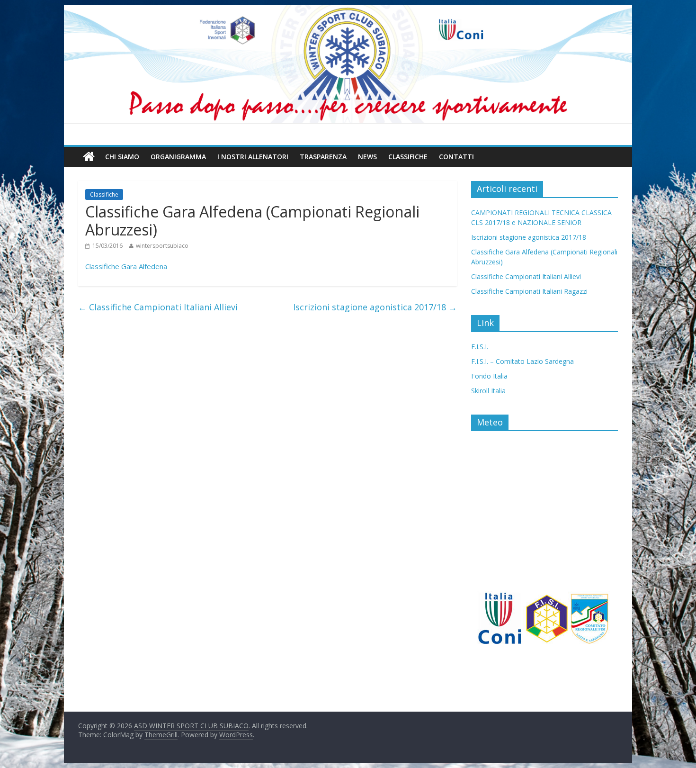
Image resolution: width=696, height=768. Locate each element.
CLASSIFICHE (408, 156)
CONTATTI (456, 156)
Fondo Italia (489, 375)
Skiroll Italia (488, 390)
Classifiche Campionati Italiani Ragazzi (529, 291)
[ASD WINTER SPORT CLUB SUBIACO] (348, 64)
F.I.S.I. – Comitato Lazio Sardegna (522, 361)
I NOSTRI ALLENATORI (252, 156)
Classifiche (104, 194)
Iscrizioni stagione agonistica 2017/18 (375, 307)
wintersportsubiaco (162, 246)
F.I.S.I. (479, 346)
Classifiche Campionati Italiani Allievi (158, 307)
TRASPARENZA (323, 156)
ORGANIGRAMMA (178, 156)
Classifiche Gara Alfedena (126, 266)
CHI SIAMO (122, 156)
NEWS (367, 156)
